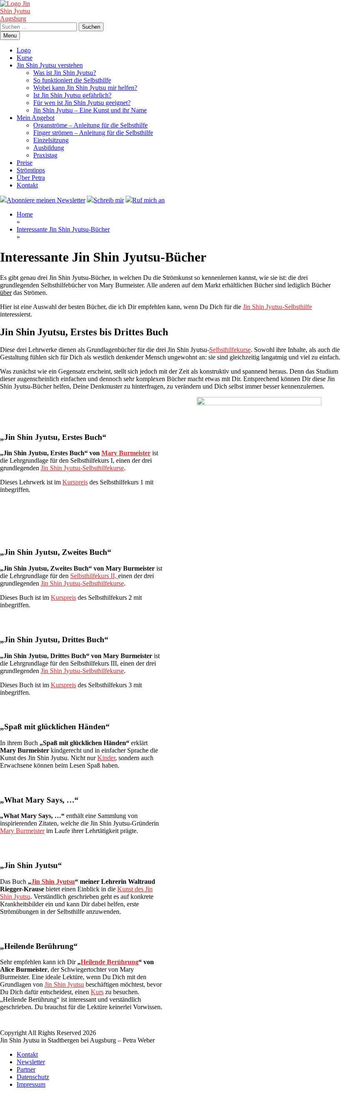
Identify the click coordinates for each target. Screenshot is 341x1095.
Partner (26, 1069)
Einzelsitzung (51, 140)
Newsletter (31, 1061)
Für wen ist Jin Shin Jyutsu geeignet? (82, 102)
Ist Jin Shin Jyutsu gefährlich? (72, 95)
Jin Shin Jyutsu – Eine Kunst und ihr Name (90, 110)
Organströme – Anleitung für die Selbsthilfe (90, 125)
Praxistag (45, 155)
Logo (24, 50)
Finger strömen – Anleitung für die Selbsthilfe (93, 132)
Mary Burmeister (126, 452)
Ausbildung (48, 147)
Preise (24, 162)
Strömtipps (31, 170)
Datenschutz (33, 1076)
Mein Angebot (35, 117)
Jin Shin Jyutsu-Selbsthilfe (277, 306)
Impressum (31, 1084)
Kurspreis (75, 482)
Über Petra (31, 177)
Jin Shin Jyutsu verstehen (50, 65)
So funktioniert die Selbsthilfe (72, 80)
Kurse (24, 57)
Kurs (97, 991)
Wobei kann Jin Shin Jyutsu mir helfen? (85, 87)
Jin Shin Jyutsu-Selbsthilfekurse (82, 467)
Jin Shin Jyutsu (53, 881)
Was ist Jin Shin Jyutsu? (64, 72)
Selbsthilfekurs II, (94, 575)
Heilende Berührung (109, 961)
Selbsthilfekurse (230, 349)
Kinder (106, 757)
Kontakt (27, 185)
